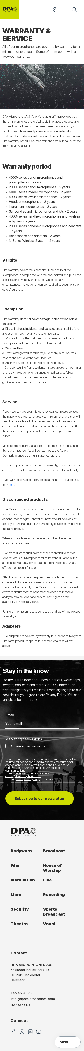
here (11, 484)
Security (20, 909)
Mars (16, 894)
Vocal (49, 923)
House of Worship (52, 868)
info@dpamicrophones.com (33, 999)
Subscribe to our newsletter (39, 798)
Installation (23, 879)
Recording (54, 894)
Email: (9, 715)
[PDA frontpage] (9, 9)
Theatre (19, 923)
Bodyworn (21, 850)
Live (47, 879)
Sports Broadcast (54, 912)
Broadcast (54, 850)
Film (15, 865)
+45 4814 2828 (23, 993)
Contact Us (20, 1005)
